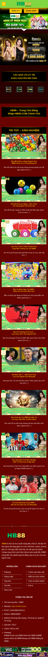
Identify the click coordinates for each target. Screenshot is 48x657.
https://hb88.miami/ (18, 606)
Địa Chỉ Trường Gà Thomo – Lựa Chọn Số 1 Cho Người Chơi (24, 333)
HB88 (4, 544)
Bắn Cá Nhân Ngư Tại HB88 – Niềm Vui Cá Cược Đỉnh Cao (24, 290)
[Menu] (3, 4)
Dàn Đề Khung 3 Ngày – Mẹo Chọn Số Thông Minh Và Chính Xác (24, 205)
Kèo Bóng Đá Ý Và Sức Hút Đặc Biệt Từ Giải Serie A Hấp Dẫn (24, 461)
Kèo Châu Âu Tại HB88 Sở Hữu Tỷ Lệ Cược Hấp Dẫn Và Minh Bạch (24, 418)
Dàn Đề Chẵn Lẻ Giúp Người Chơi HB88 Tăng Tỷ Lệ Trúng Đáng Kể (24, 162)
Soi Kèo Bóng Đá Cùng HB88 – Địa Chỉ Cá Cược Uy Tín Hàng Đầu (24, 504)
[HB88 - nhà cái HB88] (24, 4)
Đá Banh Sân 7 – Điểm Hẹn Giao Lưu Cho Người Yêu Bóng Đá (24, 376)
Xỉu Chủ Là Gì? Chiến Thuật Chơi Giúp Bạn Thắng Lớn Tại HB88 (24, 247)
